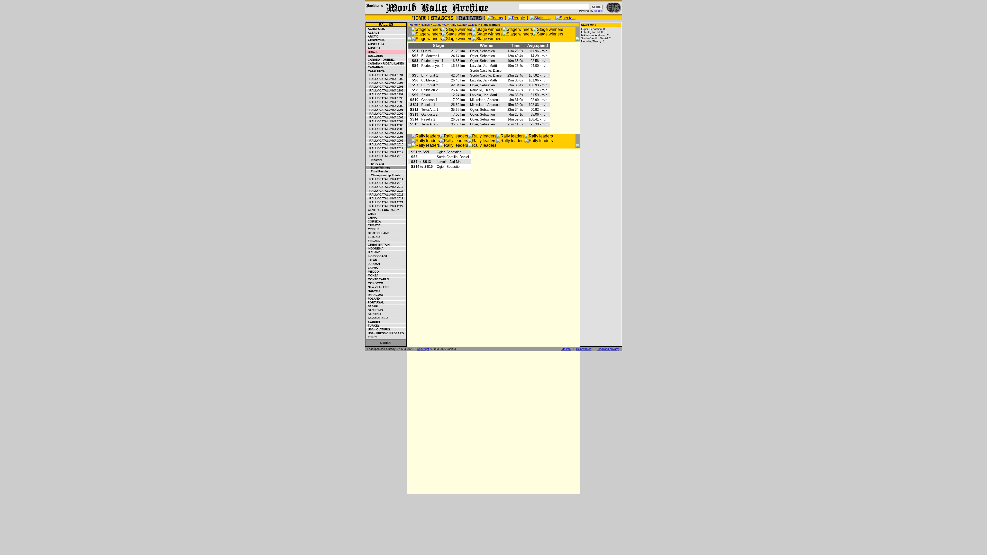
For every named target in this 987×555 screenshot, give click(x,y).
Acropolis (375, 28)
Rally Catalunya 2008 (384, 136)
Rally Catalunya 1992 (384, 78)
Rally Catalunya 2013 (384, 156)
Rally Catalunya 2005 (384, 125)
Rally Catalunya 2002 (384, 113)
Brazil (372, 51)
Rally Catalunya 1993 (384, 82)
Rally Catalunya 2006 (384, 129)
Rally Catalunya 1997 (384, 94)
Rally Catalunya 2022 (384, 206)
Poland (373, 298)
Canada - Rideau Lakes (385, 63)
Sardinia (373, 314)
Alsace (372, 32)
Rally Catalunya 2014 (384, 179)
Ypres (371, 337)
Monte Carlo (377, 279)
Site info (566, 348)
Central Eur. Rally (382, 209)
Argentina (375, 40)
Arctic (372, 36)
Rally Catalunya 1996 (384, 90)
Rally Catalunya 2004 (384, 121)
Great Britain (378, 244)
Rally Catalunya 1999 (384, 102)
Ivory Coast (376, 256)
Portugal (375, 302)
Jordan (373, 263)
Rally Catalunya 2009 (384, 140)
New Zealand (377, 287)
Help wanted (583, 348)
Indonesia (374, 248)
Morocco (374, 283)
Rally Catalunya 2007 (384, 132)
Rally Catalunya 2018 (384, 194)
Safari (372, 306)
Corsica (373, 221)
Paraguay (374, 294)
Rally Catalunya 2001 (384, 109)
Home (414, 24)
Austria (373, 48)
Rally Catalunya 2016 (384, 186)
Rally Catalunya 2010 (384, 144)
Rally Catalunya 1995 (384, 86)
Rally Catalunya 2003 (384, 117)
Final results (377, 171)
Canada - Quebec (380, 59)
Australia (375, 44)
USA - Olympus (378, 329)
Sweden (373, 321)
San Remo (374, 310)
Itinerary (374, 159)
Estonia (373, 236)
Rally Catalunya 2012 (384, 152)
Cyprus (372, 229)
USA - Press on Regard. (385, 333)
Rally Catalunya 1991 (384, 75)
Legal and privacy (608, 348)
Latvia (372, 267)
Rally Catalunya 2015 (384, 182)
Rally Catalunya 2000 (384, 105)
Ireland (373, 252)
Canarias (374, 67)
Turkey (372, 325)
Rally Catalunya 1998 (384, 98)
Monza (372, 275)
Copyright (423, 348)
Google (598, 10)
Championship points (383, 175)
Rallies (386, 24)
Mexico (372, 271)
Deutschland (377, 233)
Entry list (375, 163)
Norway (373, 290)
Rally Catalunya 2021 (384, 202)
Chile (371, 213)
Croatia (373, 225)
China (371, 217)
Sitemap (386, 342)
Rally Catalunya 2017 (384, 190)
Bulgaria (374, 55)
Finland (373, 240)
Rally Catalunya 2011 (384, 148)
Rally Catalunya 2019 (384, 198)
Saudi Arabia (377, 317)
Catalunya (375, 71)
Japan (371, 260)
